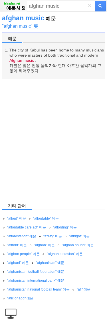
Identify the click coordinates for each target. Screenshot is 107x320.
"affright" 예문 (79, 236)
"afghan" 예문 (44, 245)
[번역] (100, 6)
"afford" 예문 (16, 218)
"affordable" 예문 (46, 218)
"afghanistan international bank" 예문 (35, 281)
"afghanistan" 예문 (50, 263)
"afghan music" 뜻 (20, 26)
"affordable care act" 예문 (26, 227)
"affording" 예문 (65, 227)
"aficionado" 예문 (20, 298)
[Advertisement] (53, 140)
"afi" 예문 (83, 289)
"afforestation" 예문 (21, 236)
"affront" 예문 (17, 245)
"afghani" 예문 (18, 263)
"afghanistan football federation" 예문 (35, 272)
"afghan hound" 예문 (78, 245)
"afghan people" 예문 (23, 254)
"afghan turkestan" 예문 (65, 254)
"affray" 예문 (52, 236)
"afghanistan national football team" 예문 (38, 289)
